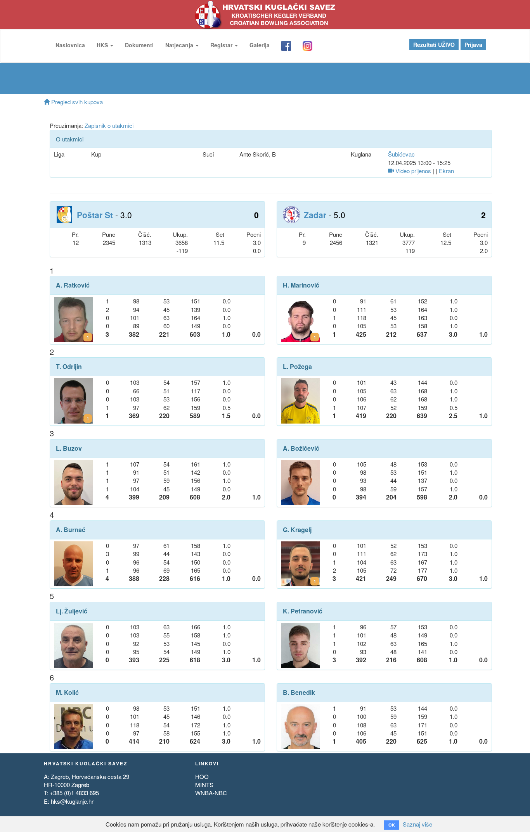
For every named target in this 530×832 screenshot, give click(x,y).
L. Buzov (69, 448)
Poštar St (95, 214)
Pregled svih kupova (76, 102)
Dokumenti (139, 45)
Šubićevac (401, 154)
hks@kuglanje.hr (72, 801)
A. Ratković (73, 285)
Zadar (315, 214)
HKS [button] (103, 45)
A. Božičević (301, 448)
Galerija (259, 45)
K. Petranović (302, 611)
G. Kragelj (297, 529)
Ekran (446, 171)
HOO (202, 776)
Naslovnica (70, 45)
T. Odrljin (69, 366)
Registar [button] (222, 45)
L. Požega (297, 366)
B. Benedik (299, 692)
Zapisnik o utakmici (109, 125)
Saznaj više (417, 824)
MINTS (204, 784)
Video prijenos (412, 171)
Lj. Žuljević (71, 611)
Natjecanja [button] (180, 45)
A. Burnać (70, 529)
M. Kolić (67, 692)
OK (391, 825)
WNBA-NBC (211, 793)
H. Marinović (301, 285)
